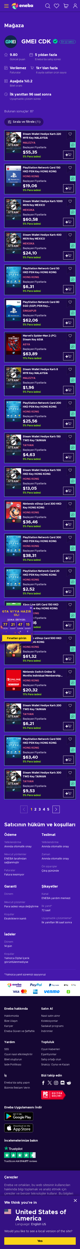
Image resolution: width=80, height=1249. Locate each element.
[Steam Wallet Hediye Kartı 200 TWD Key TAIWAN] (40, 717)
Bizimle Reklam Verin (17, 1087)
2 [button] (35, 809)
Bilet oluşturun (13, 1059)
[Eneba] (22, 6)
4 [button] (44, 809)
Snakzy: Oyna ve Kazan (55, 1064)
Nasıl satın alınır (50, 1016)
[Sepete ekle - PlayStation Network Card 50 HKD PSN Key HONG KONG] (68, 289)
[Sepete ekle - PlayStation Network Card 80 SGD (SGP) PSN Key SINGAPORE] (68, 323)
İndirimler (47, 1031)
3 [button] (40, 809)
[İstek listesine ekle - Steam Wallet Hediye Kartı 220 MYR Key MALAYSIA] (70, 135)
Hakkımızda (11, 1016)
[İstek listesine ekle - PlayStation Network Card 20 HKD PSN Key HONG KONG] (70, 572)
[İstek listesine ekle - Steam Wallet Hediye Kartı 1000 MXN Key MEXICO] (70, 202)
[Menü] (6, 6)
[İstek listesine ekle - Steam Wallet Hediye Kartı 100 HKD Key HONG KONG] (70, 471)
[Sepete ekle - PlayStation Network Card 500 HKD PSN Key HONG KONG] (68, 760)
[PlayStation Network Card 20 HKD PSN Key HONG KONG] (40, 582)
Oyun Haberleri (50, 1049)
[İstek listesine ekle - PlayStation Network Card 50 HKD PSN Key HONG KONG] (70, 269)
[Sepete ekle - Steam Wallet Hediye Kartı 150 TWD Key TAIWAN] (68, 457)
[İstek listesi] (56, 6)
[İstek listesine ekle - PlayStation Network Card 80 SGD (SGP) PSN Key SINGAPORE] (70, 303)
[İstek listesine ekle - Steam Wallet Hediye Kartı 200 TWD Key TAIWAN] (70, 706)
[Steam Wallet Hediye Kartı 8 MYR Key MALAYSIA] (40, 381)
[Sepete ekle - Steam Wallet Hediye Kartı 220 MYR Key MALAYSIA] (68, 155)
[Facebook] (43, 1082)
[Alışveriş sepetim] (66, 6)
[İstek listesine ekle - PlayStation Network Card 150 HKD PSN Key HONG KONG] (70, 169)
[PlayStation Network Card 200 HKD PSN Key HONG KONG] (40, 414)
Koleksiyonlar (49, 1021)
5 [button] (48, 809)
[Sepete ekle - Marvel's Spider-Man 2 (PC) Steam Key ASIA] (68, 356)
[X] (50, 1082)
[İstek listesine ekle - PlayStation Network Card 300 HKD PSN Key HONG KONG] (70, 538)
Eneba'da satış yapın (17, 1082)
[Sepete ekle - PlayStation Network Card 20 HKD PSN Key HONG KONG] (68, 592)
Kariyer (8, 1026)
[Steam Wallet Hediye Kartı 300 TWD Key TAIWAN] (40, 784)
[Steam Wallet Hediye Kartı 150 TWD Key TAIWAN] (40, 448)
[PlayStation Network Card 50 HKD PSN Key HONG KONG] (40, 280)
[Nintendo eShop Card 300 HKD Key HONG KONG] (40, 515)
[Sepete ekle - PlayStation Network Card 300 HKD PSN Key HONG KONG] (68, 558)
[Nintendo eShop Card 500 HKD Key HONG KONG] (40, 650)
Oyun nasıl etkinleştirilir (18, 1054)
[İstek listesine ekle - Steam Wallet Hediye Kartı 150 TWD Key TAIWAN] (70, 438)
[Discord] (62, 1082)
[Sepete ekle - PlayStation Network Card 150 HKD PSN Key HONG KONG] (68, 188)
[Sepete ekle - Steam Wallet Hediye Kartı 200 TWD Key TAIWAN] (68, 726)
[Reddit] (69, 1082)
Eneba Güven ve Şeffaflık (19, 1031)
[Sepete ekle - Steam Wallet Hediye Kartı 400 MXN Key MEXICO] (68, 255)
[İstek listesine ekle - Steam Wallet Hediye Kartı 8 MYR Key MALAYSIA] (70, 370)
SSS (6, 1049)
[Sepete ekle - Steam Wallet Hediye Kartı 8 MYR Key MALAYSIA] (68, 390)
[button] (56, 809)
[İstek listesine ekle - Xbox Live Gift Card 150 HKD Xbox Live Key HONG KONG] (70, 606)
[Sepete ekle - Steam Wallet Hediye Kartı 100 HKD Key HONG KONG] (68, 491)
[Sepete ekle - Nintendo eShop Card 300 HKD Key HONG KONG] (68, 524)
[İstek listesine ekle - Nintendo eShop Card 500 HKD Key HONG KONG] (70, 639)
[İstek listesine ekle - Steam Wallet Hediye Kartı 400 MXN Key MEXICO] (70, 236)
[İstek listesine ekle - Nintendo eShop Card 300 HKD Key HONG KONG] (70, 505)
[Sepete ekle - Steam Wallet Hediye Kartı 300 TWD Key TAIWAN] (68, 793)
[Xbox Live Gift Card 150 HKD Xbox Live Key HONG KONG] (40, 616)
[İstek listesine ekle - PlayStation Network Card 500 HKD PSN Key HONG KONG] (70, 740)
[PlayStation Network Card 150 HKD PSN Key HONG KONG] (40, 179)
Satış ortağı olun (51, 1059)
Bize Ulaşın (10, 1021)
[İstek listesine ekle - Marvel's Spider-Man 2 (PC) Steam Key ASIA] (70, 337)
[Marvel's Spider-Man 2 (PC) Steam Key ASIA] (40, 347)
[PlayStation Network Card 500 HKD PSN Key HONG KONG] (40, 750)
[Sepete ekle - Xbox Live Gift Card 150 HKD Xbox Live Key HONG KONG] (68, 625)
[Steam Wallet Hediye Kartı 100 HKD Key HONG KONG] (40, 482)
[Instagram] (56, 1082)
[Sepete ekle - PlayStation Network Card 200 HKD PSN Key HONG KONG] (68, 424)
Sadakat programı (52, 1026)
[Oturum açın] (75, 6)
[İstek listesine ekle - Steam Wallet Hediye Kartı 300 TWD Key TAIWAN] (70, 774)
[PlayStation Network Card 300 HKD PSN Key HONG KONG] (40, 549)
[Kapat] (75, 1200)
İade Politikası (12, 1064)
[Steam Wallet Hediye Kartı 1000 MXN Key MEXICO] (40, 213)
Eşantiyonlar (49, 1054)
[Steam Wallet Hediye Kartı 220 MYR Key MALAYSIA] (40, 145)
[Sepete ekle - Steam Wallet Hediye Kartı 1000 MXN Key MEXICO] (68, 222)
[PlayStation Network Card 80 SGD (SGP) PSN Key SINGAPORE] (40, 313)
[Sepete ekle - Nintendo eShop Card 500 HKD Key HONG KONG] (68, 659)
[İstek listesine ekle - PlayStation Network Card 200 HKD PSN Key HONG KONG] (70, 404)
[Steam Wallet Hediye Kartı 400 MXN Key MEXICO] (40, 246)
